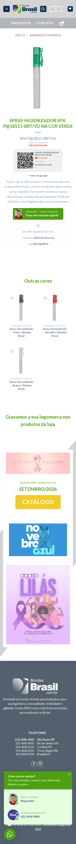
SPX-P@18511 (40, 244)
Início (20, 35)
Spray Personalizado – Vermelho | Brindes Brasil (55, 332)
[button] (6, 9)
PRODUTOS (21, 23)
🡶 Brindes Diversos (45, 35)
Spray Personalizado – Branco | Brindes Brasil (21, 385)
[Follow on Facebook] (34, 764)
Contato (45, 23)
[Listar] (38, 225)
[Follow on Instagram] (40, 764)
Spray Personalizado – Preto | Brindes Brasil (21, 332)
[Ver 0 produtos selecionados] (70, 8)
